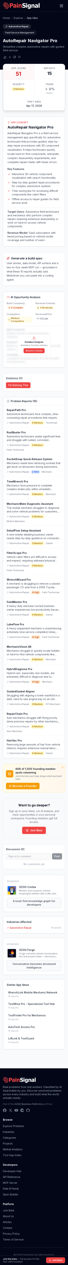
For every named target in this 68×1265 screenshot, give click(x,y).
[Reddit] (22, 1110)
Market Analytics (12, 1149)
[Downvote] (14, 57)
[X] (10, 1110)
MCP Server (10, 1182)
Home (6, 17)
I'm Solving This (18, 385)
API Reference (11, 1176)
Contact (7, 1227)
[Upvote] (5, 57)
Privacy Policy (11, 1233)
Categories (9, 1137)
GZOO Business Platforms (28, 1104)
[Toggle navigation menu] (61, 5)
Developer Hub (12, 1171)
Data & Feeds (11, 1188)
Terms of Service (13, 1239)
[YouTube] (16, 1110)
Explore (18, 17)
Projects (8, 1143)
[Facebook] (5, 1110)
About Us (8, 1216)
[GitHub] (28, 1110)
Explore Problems (13, 1126)
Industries (8, 1131)
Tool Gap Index (12, 1155)
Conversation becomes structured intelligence (34, 965)
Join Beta (36, 830)
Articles (7, 1222)
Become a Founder (34, 351)
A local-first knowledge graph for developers (34, 902)
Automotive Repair (21, 927)
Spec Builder (10, 1194)
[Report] (19, 57)
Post (57, 856)
